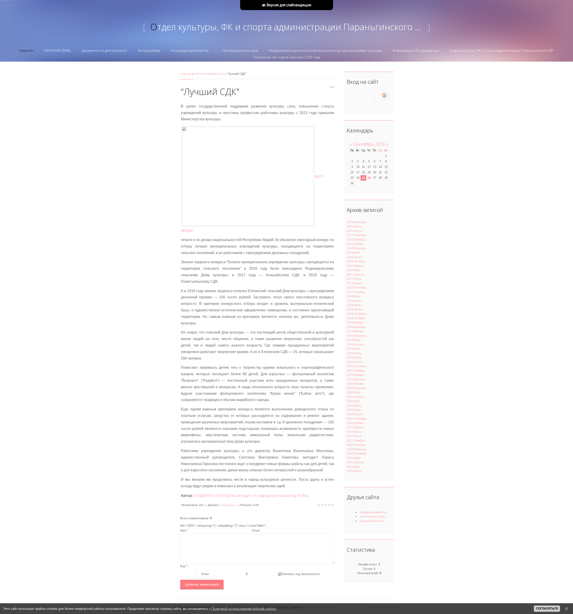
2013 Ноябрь (355, 244)
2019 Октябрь (356, 370)
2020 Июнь (354, 405)
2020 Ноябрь (355, 423)
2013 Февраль (356, 222)
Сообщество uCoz (372, 516)
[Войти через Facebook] (369, 95)
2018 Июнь (354, 301)
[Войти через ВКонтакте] (361, 95)
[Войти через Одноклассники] (369, 103)
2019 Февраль (356, 336)
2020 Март (354, 392)
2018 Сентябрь (357, 314)
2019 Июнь (354, 353)
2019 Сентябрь (357, 366)
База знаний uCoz (372, 521)
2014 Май (353, 252)
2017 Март (354, 270)
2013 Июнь (354, 226)
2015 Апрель (355, 266)
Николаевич (228, 505)
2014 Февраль (356, 248)
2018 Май (353, 296)
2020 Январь (355, 383)
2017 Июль (354, 279)
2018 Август (355, 309)
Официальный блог (373, 512)
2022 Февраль (356, 445)
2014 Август (355, 257)
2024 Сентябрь (357, 453)
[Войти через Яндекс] (376, 95)
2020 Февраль (356, 388)
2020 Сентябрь (357, 418)
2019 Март (354, 340)
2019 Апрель (355, 344)
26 (369, 178)
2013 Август (355, 231)
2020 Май (353, 401)
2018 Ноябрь (355, 322)
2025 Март (354, 458)
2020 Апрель (355, 397)
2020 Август (355, 414)
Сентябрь (210, 74)
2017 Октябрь (356, 292)
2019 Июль (354, 357)
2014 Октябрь (356, 261)
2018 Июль (354, 305)
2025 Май (353, 467)
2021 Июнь (354, 432)
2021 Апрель (355, 427)
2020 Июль (354, 410)
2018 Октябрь (356, 318)
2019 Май (353, 349)
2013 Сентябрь (357, 235)
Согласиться (547, 608)
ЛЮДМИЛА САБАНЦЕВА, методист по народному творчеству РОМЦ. (251, 495)
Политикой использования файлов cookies (243, 608)
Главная (185, 74)
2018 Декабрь (356, 327)
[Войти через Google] (384, 95)
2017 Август (355, 283)
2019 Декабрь (356, 379)
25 (222, 74)
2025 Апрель (355, 462)
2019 (198, 74)
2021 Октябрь (356, 440)
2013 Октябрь (356, 239)
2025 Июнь (354, 471)
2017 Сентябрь (357, 287)
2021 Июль (354, 436)
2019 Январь (355, 331)
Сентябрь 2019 (369, 144)
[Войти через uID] (353, 95)
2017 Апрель (355, 274)
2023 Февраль (356, 449)
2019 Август (355, 362)
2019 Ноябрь (355, 375)
